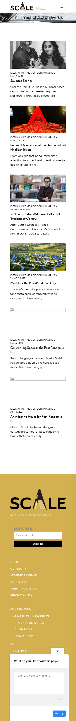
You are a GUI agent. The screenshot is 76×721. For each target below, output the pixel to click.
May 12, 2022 (17, 140)
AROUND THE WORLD (29, 623)
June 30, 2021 (17, 278)
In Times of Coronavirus (38, 73)
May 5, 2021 (16, 343)
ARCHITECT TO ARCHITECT (32, 616)
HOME (14, 562)
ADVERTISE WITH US (24, 575)
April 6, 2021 (16, 412)
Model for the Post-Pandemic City (33, 283)
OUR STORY (18, 569)
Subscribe (38, 543)
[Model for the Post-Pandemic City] (38, 256)
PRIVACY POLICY (21, 595)
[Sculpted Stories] (38, 54)
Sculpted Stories (21, 81)
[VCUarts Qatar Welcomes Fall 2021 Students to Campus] (38, 188)
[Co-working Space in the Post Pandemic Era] (38, 321)
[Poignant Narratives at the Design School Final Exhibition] (38, 119)
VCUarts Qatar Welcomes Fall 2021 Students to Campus (35, 216)
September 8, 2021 (20, 209)
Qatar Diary (24, 636)
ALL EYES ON (23, 629)
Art (12, 643)
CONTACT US (18, 582)
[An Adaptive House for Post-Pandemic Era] (38, 390)
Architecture (20, 609)
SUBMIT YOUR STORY (24, 588)
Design (15, 73)
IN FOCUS (21, 651)
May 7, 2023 (16, 76)
